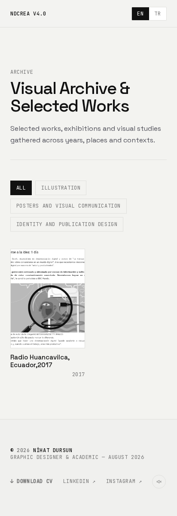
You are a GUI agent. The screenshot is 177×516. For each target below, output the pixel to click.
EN (140, 13)
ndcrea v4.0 (28, 13)
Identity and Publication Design (67, 224)
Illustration (60, 187)
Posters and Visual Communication (68, 205)
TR (157, 13)
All (21, 187)
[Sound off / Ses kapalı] (159, 482)
